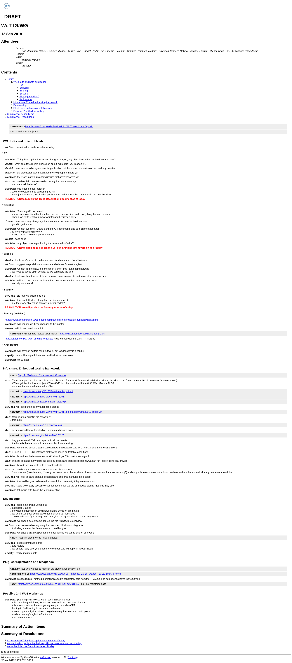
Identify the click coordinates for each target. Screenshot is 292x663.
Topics (10, 79)
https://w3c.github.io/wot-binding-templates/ (82, 333)
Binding (23, 90)
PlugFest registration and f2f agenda (32, 108)
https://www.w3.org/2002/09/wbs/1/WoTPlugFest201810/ (48, 584)
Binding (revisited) (29, 96)
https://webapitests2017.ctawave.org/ (42, 425)
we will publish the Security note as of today (30, 646)
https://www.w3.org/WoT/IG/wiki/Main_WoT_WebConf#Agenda (59, 126)
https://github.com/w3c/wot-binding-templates (29, 338)
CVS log (72, 657)
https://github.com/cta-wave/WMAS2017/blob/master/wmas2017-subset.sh (62, 412)
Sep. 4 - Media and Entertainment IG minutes (42, 375)
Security (23, 93)
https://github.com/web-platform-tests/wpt (44, 401)
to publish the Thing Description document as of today (36, 640)
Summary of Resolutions (20, 117)
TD (21, 85)
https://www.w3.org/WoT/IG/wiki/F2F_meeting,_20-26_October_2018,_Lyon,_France (75, 573)
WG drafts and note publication (30, 82)
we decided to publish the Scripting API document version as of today (44, 643)
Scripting (24, 87)
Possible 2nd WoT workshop (28, 111)
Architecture (25, 99)
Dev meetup (19, 105)
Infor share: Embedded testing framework (35, 102)
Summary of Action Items (20, 114)
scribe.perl (45, 657)
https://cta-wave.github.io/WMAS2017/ (43, 435)
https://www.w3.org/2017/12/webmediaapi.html (48, 391)
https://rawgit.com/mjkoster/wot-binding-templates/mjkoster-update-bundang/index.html (51, 319)
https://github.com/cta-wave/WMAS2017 (44, 396)
